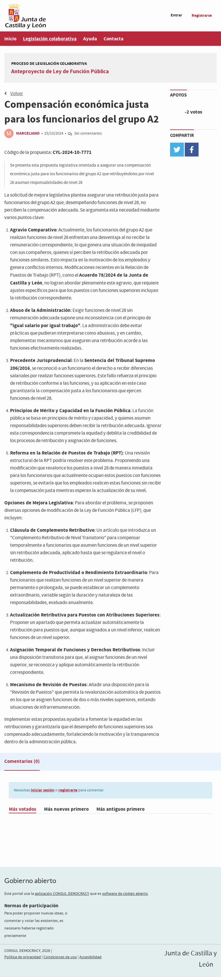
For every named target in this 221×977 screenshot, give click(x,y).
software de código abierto (125, 893)
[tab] (22, 763)
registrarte (67, 790)
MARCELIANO (28, 133)
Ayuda (90, 38)
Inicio (10, 38)
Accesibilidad (90, 957)
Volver (16, 93)
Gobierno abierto (30, 880)
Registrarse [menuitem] (202, 15)
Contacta (113, 38)
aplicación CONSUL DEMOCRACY (62, 893)
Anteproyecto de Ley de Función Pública (60, 71)
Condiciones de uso (60, 957)
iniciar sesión (42, 790)
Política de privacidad (22, 957)
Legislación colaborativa (50, 38)
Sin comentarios (88, 133)
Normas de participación (31, 905)
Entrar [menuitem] (176, 15)
